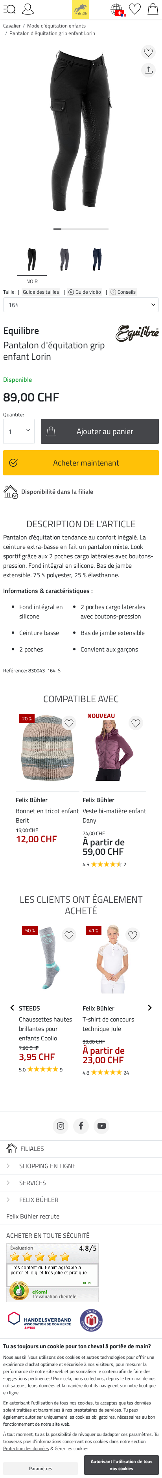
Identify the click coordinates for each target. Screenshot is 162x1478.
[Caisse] (153, 8)
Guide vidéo (88, 292)
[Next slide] (152, 266)
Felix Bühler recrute (32, 1216)
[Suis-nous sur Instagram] (60, 1126)
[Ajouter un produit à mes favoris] (148, 52)
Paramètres (40, 1468)
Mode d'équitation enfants (56, 25)
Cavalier (12, 25)
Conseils (127, 292)
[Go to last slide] (12, 1007)
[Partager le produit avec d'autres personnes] (148, 70)
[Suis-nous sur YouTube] (101, 1126)
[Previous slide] (9, 266)
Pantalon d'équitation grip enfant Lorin (52, 33)
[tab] (57, 229)
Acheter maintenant (86, 462)
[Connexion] (28, 8)
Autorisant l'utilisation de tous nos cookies (122, 1465)
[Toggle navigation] (9, 9)
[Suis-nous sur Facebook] (81, 1126)
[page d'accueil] (80, 8)
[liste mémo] (135, 8)
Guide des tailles (41, 292)
